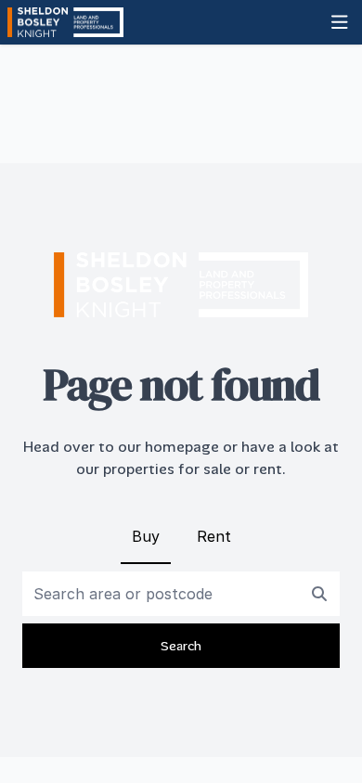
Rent (214, 536)
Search (181, 645)
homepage (182, 446)
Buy (146, 536)
